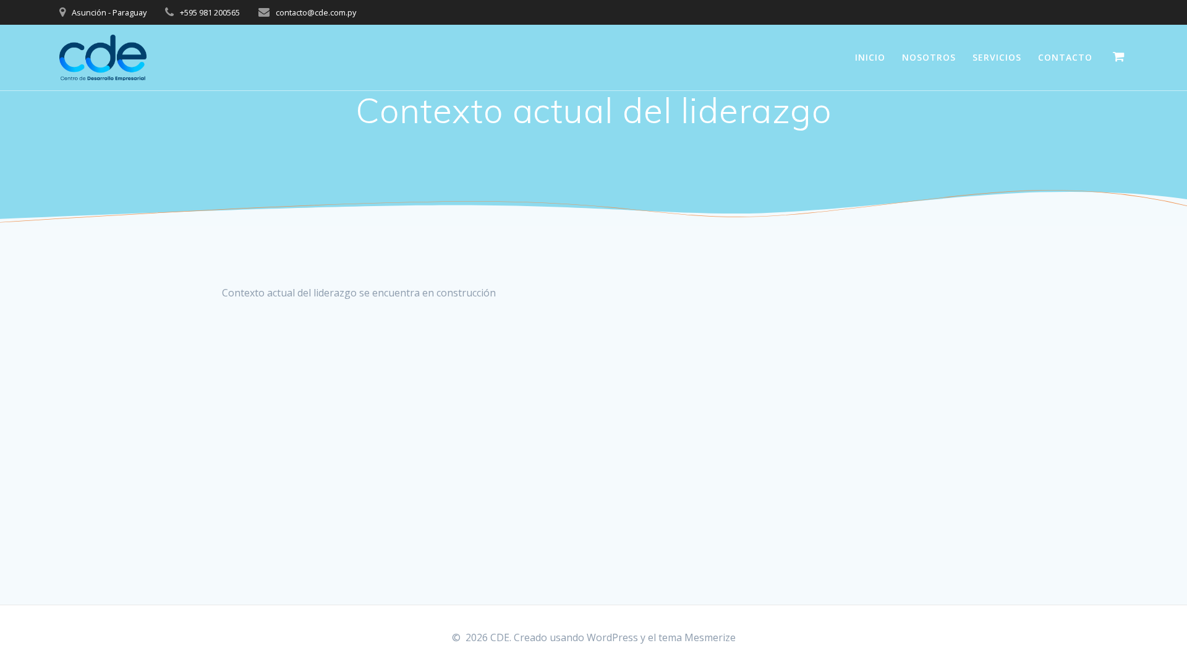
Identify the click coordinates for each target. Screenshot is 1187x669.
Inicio (870, 57)
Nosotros (929, 57)
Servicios (996, 57)
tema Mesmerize (697, 637)
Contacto (1065, 57)
